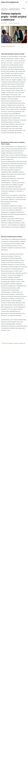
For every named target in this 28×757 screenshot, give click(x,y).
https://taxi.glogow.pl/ (10, 2)
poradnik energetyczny (14, 8)
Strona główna (4, 8)
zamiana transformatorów (8, 46)
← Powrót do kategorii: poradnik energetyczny (13, 343)
